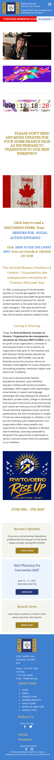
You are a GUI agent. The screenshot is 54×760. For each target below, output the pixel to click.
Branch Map (27, 625)
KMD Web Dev (44, 754)
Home (25, 689)
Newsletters (29, 696)
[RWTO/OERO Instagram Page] (32, 749)
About (25, 693)
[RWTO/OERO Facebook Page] (26, 749)
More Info (27, 592)
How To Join (27, 550)
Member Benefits (31, 700)
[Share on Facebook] (25, 726)
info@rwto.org (30, 678)
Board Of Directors (33, 706)
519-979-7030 (31, 668)
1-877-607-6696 (24, 675)
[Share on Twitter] (30, 726)
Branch (44, 19)
